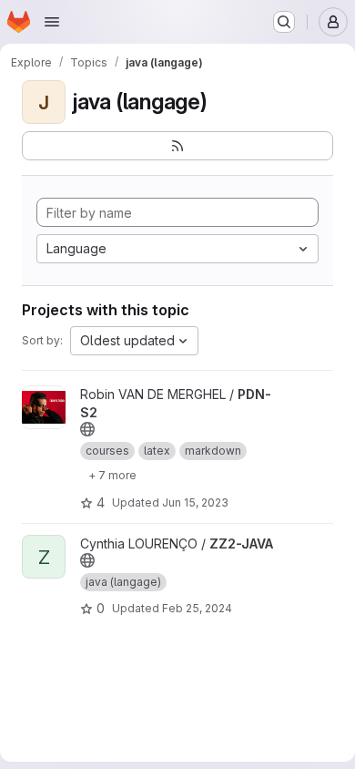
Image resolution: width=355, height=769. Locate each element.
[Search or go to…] (284, 22)
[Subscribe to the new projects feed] (177, 145)
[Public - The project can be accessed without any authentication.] (87, 429)
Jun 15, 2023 (195, 502)
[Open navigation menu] (51, 21)
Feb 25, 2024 (197, 608)
